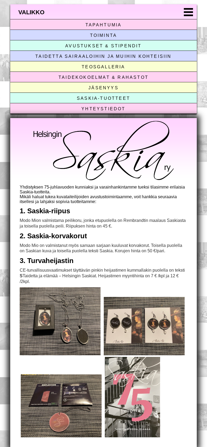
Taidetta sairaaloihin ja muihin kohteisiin (103, 56)
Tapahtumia (103, 25)
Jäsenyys (103, 88)
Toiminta (103, 35)
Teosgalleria (103, 67)
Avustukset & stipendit (103, 46)
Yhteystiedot (103, 109)
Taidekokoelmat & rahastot (103, 77)
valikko (31, 12)
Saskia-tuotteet (103, 98)
